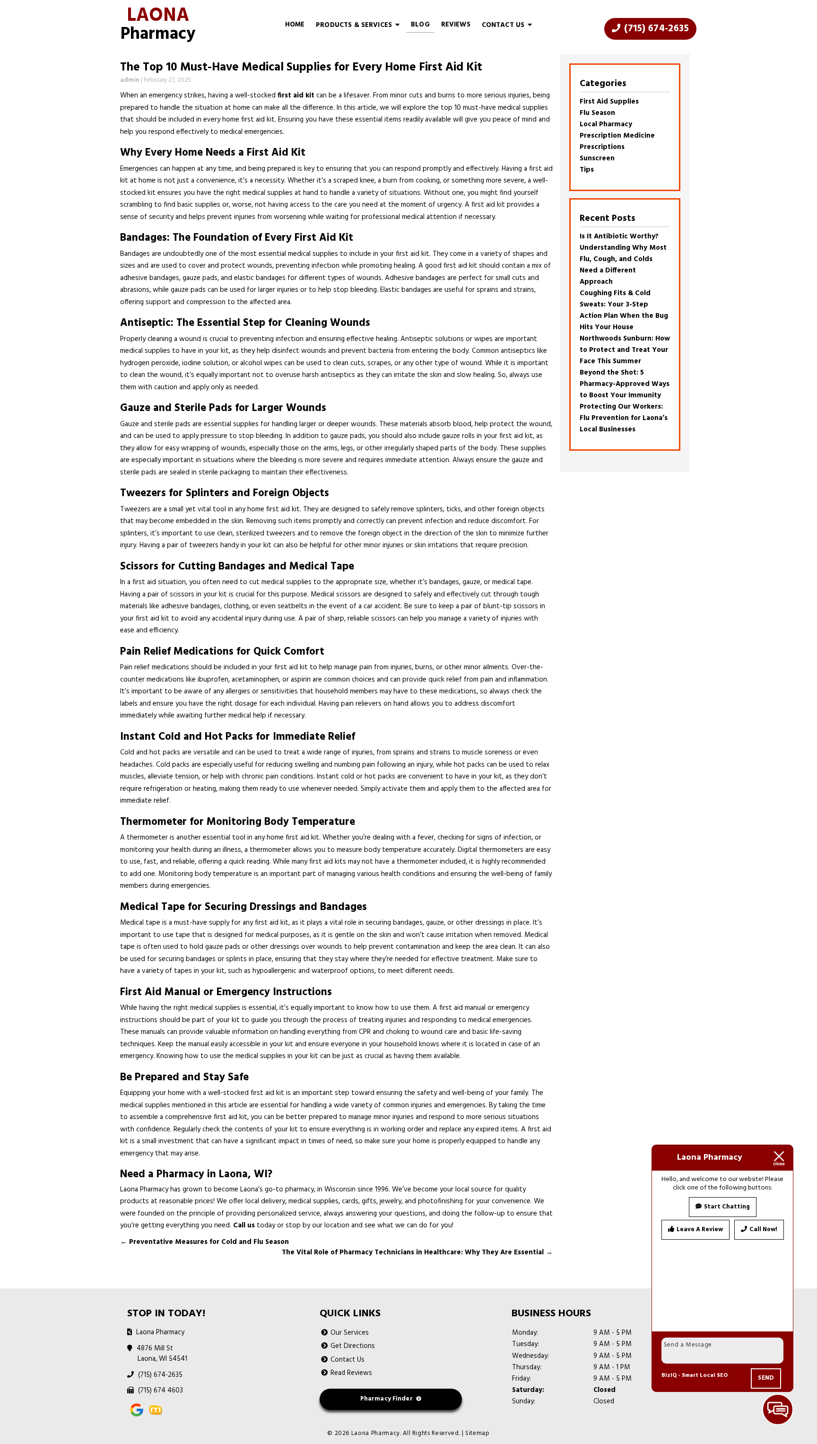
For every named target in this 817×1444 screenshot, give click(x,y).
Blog (420, 24)
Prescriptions (602, 147)
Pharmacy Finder (386, 1399)
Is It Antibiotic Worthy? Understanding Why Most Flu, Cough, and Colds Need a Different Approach (623, 259)
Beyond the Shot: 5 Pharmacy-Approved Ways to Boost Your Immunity (624, 384)
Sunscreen (597, 158)
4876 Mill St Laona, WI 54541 (162, 1354)
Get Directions (352, 1346)
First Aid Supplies (609, 101)
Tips (587, 169)
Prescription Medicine (617, 135)
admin (129, 80)
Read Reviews (351, 1373)
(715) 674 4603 (160, 1390)
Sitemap (477, 1433)
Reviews (455, 24)
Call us (244, 1225)
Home (295, 24)
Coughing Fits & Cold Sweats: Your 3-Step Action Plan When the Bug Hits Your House (624, 310)
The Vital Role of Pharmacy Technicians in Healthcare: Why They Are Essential (417, 1252)
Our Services (349, 1333)
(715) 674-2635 (655, 28)
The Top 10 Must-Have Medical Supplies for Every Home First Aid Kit (301, 67)
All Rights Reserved (431, 1433)
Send (766, 1378)
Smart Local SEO (705, 1375)
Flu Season (597, 113)
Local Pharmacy (606, 124)
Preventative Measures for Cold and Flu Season (204, 1242)
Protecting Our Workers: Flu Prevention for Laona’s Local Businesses (624, 418)
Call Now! (763, 1229)
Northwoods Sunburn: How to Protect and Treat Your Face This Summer (625, 350)
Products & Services (354, 25)
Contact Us (503, 25)
